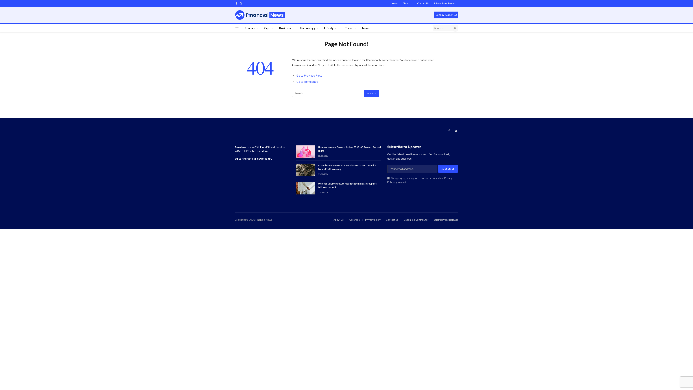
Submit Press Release (445, 3)
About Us (408, 3)
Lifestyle (330, 28)
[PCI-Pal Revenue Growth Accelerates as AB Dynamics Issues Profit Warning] (305, 170)
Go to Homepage (307, 81)
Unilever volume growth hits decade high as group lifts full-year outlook (348, 185)
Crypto (268, 28)
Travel (349, 28)
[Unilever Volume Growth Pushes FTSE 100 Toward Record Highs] (305, 151)
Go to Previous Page (309, 75)
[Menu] (237, 28)
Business (285, 28)
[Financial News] (260, 15)
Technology (307, 28)
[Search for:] (328, 93)
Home (395, 3)
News (365, 28)
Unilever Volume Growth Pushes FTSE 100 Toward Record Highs (349, 149)
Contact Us (423, 3)
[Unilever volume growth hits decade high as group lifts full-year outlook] (305, 188)
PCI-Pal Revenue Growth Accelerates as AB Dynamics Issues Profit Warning (347, 167)
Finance (250, 28)
